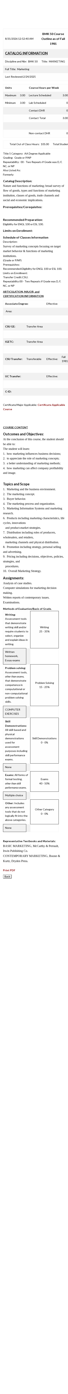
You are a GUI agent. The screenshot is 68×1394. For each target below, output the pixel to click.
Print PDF (9, 870)
